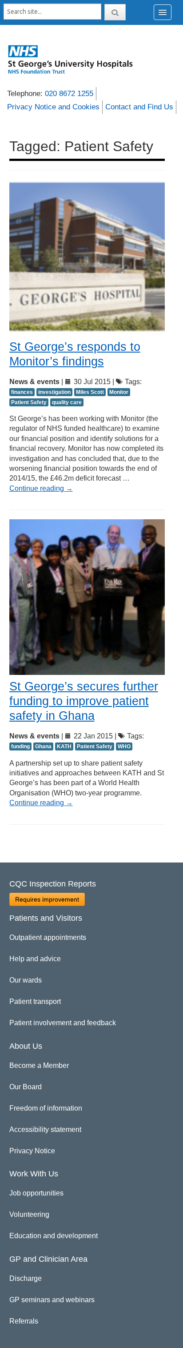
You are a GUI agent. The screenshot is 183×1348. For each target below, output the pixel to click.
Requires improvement (47, 899)
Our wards (25, 980)
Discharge (25, 1278)
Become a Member (39, 1065)
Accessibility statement (45, 1129)
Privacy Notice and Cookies (53, 107)
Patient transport (35, 1001)
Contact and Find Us (139, 107)
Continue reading (41, 488)
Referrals (23, 1321)
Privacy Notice (32, 1151)
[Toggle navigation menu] (162, 12)
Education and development (53, 1236)
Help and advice (35, 959)
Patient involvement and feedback (62, 1023)
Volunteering (29, 1214)
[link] (75, 59)
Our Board (25, 1087)
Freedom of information (45, 1108)
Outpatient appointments (47, 937)
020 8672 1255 (69, 93)
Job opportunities (36, 1193)
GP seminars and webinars (52, 1300)
